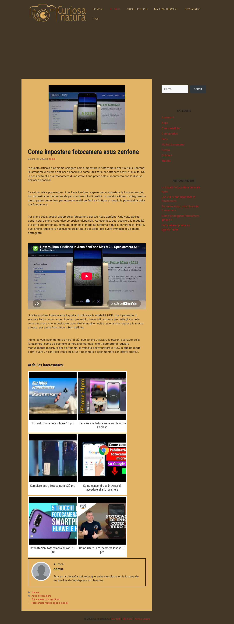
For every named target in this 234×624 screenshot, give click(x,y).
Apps (165, 122)
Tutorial (115, 9)
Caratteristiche (137, 9)
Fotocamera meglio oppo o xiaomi (50, 602)
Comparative (193, 9)
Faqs (96, 18)
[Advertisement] (117, 51)
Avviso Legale (142, 618)
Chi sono (128, 618)
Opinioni (98, 9)
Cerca (198, 89)
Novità (166, 150)
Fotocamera (44, 595)
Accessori (168, 117)
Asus (34, 595)
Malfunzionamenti (166, 9)
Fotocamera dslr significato (46, 599)
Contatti (116, 618)
